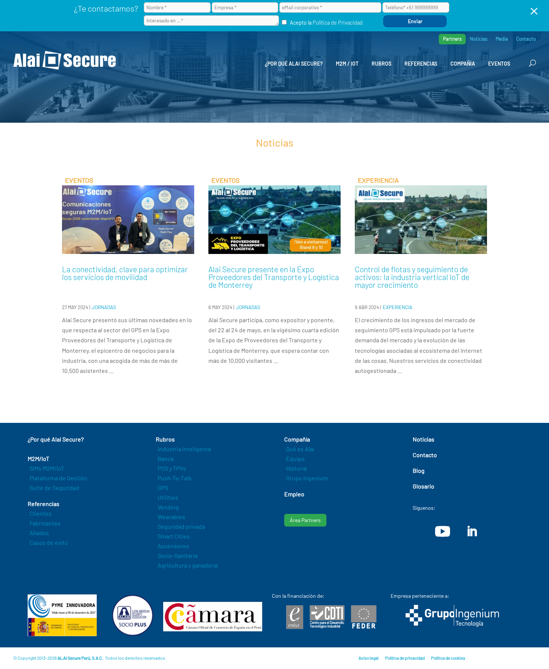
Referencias (420, 63)
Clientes (41, 513)
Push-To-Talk (175, 477)
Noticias (478, 39)
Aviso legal (369, 657)
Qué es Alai (300, 448)
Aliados (39, 532)
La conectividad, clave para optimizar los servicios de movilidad (125, 273)
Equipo (295, 458)
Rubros (381, 63)
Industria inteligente (184, 448)
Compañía (462, 63)
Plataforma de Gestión (58, 477)
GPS (163, 487)
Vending (168, 507)
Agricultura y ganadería (188, 565)
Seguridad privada (181, 526)
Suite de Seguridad (54, 487)
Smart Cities (174, 536)
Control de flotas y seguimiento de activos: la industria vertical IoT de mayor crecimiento (412, 276)
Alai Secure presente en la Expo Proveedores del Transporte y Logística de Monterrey (273, 276)
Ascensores (173, 545)
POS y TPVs (172, 468)
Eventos (499, 63)
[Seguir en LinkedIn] (471, 531)
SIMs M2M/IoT (47, 468)
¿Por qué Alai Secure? (294, 63)
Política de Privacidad (338, 22)
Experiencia (397, 307)
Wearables (171, 516)
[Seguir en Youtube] (443, 531)
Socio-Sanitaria (178, 555)
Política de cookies (448, 657)
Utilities (168, 497)
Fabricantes (45, 523)
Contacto (526, 39)
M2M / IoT (347, 63)
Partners (452, 39)
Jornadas (104, 307)
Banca (166, 458)
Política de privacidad (405, 657)
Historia (296, 468)
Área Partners (305, 520)
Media (502, 39)
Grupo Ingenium (307, 477)
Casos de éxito (49, 542)
